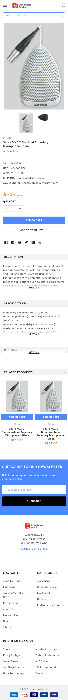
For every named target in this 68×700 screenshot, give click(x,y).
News (6, 621)
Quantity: (9, 201)
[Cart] (64, 5)
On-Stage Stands (13, 667)
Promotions (10, 603)
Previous (60, 372)
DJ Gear (41, 599)
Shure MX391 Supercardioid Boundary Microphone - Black (17, 432)
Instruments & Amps (50, 605)
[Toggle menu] (5, 5)
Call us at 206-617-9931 (34, 548)
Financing (9, 587)
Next (65, 372)
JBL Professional (45, 667)
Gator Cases (10, 661)
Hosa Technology (13, 673)
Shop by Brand (12, 581)
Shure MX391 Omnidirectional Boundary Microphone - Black (51, 433)
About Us (8, 609)
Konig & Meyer (12, 655)
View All (39, 673)
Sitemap (8, 627)
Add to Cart (17, 417)
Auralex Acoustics (46, 649)
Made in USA (10, 615)
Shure (6, 649)
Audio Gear (43, 581)
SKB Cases (41, 661)
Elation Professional (47, 655)
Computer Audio (47, 587)
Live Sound (43, 593)
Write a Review (11, 151)
